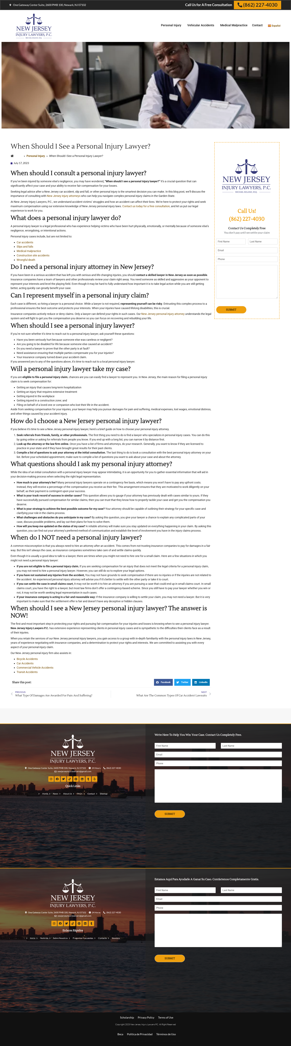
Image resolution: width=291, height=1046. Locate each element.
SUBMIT (231, 309)
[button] (163, 682)
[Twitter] (63, 779)
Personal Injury (171, 25)
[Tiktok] (69, 779)
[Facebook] (57, 779)
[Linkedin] (82, 779)
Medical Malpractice (234, 25)
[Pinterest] (76, 779)
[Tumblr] (88, 779)
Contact (257, 25)
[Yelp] (94, 779)
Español (276, 25)
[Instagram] (51, 779)
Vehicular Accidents (200, 25)
